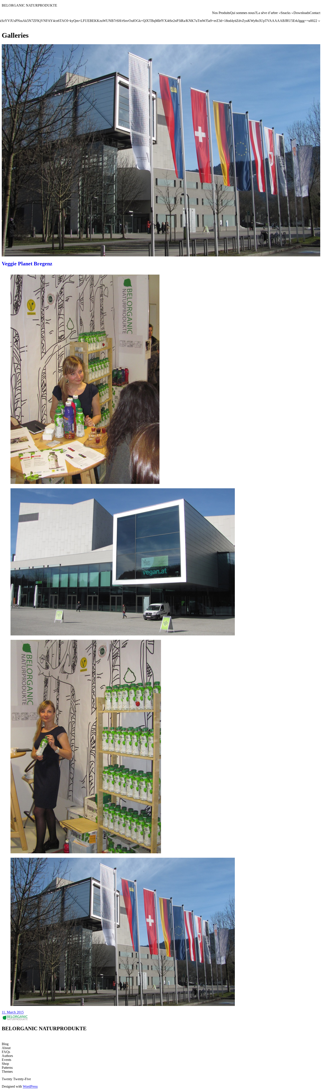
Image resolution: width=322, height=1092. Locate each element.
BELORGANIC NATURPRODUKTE (29, 5)
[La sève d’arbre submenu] (280, 13)
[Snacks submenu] (292, 13)
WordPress (30, 1086)
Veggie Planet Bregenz (27, 263)
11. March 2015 (13, 1012)
